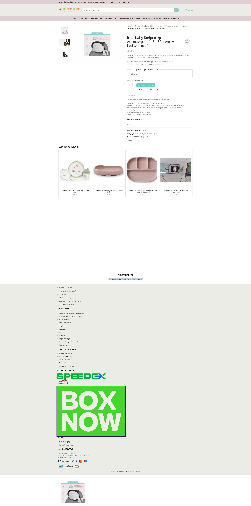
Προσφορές (63, 345)
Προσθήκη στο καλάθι (145, 85)
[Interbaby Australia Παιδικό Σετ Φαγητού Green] (75, 170)
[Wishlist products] (182, 10)
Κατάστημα (136, 26)
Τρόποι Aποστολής (65, 360)
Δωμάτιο (62, 326)
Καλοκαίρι (62, 329)
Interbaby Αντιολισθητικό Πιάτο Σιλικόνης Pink (108, 191)
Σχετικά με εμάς (64, 442)
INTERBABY (137, 137)
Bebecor (138, 134)
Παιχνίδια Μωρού (65, 339)
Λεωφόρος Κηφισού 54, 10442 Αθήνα (79, 2)
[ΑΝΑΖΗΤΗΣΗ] (176, 10)
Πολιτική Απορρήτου (66, 445)
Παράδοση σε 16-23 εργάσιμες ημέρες (71, 313)
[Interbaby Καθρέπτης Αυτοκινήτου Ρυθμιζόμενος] (175, 170)
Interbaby (130, 140)
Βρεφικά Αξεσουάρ (65, 323)
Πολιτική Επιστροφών (66, 366)
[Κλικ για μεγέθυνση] (75, 59)
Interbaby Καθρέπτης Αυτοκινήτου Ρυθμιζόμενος (176, 191)
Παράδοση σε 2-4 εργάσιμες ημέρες (70, 316)
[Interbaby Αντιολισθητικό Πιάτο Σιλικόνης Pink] (108, 170)
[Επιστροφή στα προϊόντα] (130, 32)
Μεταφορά (145, 26)
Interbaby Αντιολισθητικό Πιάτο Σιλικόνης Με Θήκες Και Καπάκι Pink (142, 191)
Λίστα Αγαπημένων (65, 356)
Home (129, 26)
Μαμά (61, 332)
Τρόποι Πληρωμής (65, 363)
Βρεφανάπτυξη (64, 319)
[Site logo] (69, 10)
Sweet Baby (124, 471)
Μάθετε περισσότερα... (156, 65)
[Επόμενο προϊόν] (133, 32)
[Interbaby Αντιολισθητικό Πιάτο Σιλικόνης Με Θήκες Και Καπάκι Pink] (142, 170)
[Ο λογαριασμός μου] (192, 2)
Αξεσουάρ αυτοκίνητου (172, 26)
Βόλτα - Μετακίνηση (156, 26)
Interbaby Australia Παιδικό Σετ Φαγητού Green (75, 191)
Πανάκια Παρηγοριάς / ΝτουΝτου (70, 342)
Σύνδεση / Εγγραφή (65, 353)
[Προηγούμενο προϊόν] (128, 32)
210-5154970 (97, 2)
